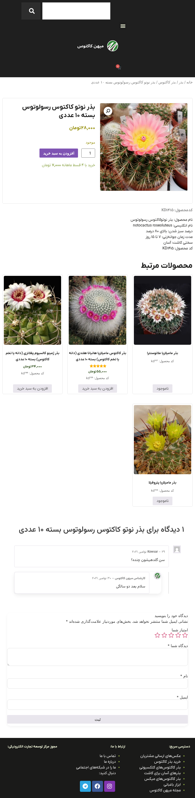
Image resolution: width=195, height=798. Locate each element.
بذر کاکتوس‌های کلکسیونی (160, 767)
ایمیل (182, 697)
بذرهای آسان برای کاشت (162, 773)
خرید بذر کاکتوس (167, 761)
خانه (189, 82)
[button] (123, 26)
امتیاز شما (180, 630)
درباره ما (110, 761)
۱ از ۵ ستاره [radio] (185, 635)
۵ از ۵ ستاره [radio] (157, 635)
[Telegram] (85, 786)
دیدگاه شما (178, 646)
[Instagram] (109, 786)
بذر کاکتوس (167, 82)
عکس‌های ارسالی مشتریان (160, 756)
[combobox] (76, 11)
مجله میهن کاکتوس (165, 790)
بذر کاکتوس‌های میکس (162, 779)
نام (184, 676)
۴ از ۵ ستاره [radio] (164, 635)
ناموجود (162, 388)
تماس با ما (108, 756)
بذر (181, 82)
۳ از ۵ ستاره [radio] (171, 635)
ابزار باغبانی (172, 784)
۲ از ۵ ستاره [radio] (178, 635)
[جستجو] (30, 11)
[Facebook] (97, 786)
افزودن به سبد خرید (58, 153)
